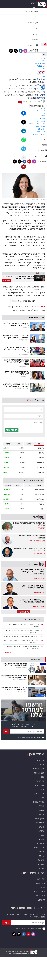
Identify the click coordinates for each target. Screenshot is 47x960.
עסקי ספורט (39, 818)
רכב (42, 835)
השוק (35, 7)
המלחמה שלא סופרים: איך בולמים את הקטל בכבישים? (29, 536)
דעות (36, 17)
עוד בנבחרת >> (23, 612)
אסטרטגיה (34, 306)
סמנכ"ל (42, 310)
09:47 (41, 646)
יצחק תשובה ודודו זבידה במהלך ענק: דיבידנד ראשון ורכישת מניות (15, 324)
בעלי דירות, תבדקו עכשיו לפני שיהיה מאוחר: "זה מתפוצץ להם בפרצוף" (15, 665)
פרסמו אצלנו (40, 895)
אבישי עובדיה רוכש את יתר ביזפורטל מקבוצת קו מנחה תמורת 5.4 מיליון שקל (18, 277)
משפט (41, 789)
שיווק (15, 310)
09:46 (41, 640)
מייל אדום (41, 899)
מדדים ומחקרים (38, 793)
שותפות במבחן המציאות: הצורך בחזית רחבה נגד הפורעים (29, 549)
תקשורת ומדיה (38, 768)
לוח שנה (40, 868)
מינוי (26, 306)
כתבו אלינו (41, 879)
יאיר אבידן (41, 528)
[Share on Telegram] (23, 148)
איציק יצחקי (26, 328)
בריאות (41, 839)
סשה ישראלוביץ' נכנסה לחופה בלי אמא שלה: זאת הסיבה (21, 636)
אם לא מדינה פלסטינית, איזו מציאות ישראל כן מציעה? (29, 524)
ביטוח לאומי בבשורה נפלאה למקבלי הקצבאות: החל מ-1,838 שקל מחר (16, 336)
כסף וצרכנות (39, 772)
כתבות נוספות (37, 659)
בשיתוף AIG (26, 389)
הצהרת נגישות (39, 887)
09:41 (41, 630)
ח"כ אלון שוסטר (39, 553)
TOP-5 (41, 856)
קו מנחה (23, 310)
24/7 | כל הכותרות (34, 619)
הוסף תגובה (10, 430)
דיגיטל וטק (40, 781)
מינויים (42, 71)
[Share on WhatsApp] (23, 140)
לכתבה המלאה (6, 280)
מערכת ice (41, 102)
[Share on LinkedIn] (23, 131)
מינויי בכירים (18, 306)
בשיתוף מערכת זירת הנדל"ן (20, 680)
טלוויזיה (41, 814)
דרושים (41, 864)
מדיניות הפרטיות (39, 891)
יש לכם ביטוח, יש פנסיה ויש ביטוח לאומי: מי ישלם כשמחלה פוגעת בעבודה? (14, 689)
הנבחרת (34, 3)
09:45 (41, 636)
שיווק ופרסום (39, 785)
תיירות (41, 851)
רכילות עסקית (38, 802)
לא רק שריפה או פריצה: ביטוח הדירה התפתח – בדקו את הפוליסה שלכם (16, 385)
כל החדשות (7, 652)
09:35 (41, 624)
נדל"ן (42, 777)
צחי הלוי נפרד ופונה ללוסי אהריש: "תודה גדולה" (17, 373)
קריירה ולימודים (38, 822)
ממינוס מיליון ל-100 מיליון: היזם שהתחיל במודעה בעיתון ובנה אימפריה (14, 677)
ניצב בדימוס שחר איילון (37, 541)
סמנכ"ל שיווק (32, 310)
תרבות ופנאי (39, 847)
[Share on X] (23, 122)
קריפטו (41, 806)
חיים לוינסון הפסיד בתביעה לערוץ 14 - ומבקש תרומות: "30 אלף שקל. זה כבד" (15, 349)
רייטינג (41, 831)
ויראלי (41, 810)
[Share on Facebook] (23, 113)
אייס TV (41, 860)
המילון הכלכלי (38, 843)
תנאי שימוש (40, 883)
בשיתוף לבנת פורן (22, 692)
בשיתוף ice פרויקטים (21, 668)
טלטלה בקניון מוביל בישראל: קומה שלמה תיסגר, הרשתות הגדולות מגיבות (16, 362)
